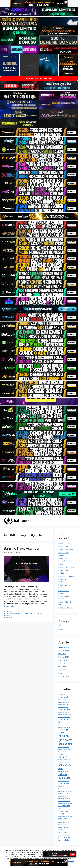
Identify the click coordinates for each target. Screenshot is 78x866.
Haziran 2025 (63, 657)
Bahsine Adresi (64, 543)
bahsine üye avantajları (64, 835)
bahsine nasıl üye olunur (64, 798)
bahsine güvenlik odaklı (64, 751)
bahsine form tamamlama (64, 727)
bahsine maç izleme (63, 784)
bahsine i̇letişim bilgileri (64, 759)
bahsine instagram (62, 755)
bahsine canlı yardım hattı (64, 714)
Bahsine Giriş (63, 546)
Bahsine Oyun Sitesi (66, 567)
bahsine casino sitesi (64, 720)
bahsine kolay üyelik (63, 771)
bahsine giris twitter (65, 738)
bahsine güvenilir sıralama (64, 749)
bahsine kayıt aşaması (13, 613)
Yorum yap (9, 617)
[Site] (39, 132)
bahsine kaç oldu (65, 766)
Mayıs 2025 (62, 660)
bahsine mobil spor (63, 793)
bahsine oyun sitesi (64, 807)
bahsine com (61, 725)
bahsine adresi (64, 697)
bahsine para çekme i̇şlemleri (65, 816)
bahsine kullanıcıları (64, 776)
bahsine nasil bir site (63, 796)
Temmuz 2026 (63, 647)
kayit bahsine (64, 840)
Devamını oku (9, 606)
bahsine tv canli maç (63, 827)
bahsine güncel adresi (63, 747)
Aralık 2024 (62, 670)
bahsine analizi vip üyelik (64, 699)
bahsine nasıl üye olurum (64, 801)
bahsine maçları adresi (63, 788)
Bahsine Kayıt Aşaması (21, 548)
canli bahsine (64, 837)
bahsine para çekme (64, 812)
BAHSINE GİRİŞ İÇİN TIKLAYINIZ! (39, 79)
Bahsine (8, 611)
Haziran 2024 (63, 676)
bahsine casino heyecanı (64, 717)
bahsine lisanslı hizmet (63, 781)
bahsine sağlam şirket (63, 822)
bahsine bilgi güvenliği (63, 707)
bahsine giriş (65, 743)
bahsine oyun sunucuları (28, 613)
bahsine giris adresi (63, 731)
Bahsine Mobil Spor (65, 608)
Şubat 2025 (62, 663)
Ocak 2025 (62, 667)
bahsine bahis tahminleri (64, 702)
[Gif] (39, 216)
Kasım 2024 (63, 673)
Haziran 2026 (63, 650)
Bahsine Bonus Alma (66, 576)
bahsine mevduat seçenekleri (65, 791)
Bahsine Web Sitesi (65, 550)
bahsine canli (64, 709)
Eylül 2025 (62, 654)
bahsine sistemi (62, 824)
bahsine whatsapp (62, 830)
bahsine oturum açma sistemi (65, 803)
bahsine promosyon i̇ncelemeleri (63, 819)
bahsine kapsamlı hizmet (64, 762)
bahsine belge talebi (63, 704)
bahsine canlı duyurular (64, 712)
